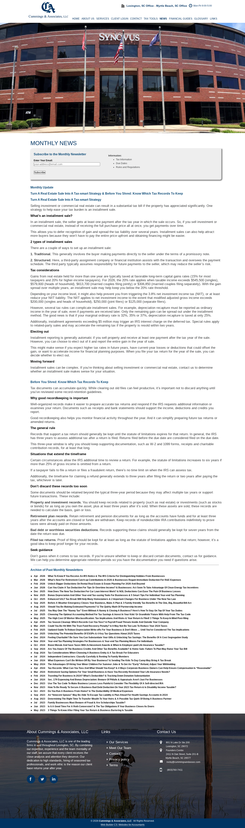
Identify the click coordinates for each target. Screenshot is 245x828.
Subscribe (39, 172)
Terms (113, 765)
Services (102, 18)
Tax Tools (151, 18)
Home (76, 18)
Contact (136, 18)
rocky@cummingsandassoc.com (183, 762)
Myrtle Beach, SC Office (171, 5)
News (163, 18)
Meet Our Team (120, 748)
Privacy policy (119, 759)
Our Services (118, 742)
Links (213, 18)
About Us (88, 18)
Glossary (201, 18)
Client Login (119, 18)
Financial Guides (180, 18)
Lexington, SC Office (140, 5)
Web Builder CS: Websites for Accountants (123, 824)
